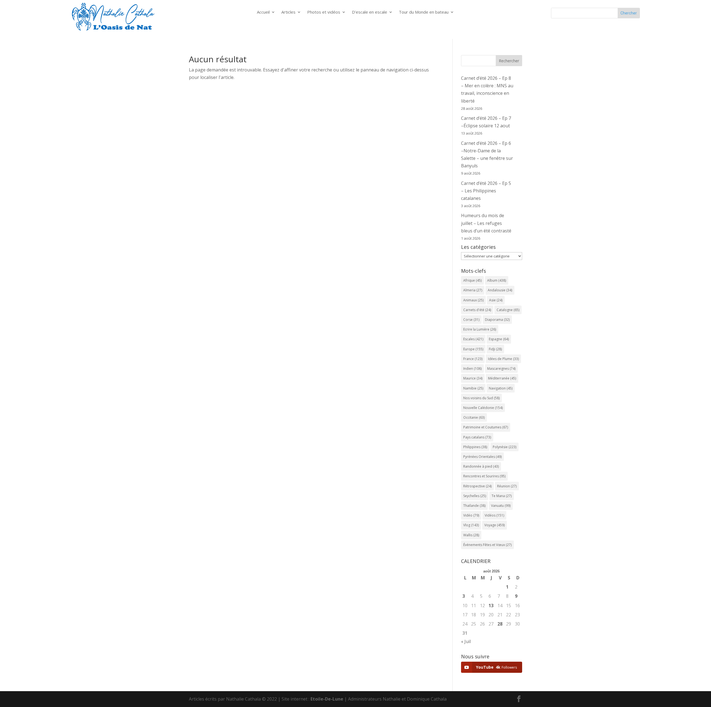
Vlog (471, 525)
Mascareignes (501, 368)
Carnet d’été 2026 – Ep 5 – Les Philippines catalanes (486, 190)
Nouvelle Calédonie (483, 407)
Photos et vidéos (323, 12)
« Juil (466, 641)
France (472, 358)
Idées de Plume (503, 358)
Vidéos (494, 515)
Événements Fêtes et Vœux (487, 544)
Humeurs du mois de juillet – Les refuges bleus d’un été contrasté (486, 223)
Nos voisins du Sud (481, 398)
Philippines (475, 447)
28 (499, 624)
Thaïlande (474, 505)
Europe (473, 349)
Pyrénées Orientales (482, 456)
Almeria (472, 290)
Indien (472, 368)
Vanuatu (500, 505)
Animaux (473, 300)
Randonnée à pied (481, 466)
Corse (471, 319)
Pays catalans (477, 437)
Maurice (472, 378)
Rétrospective (477, 486)
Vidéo (471, 515)
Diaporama (497, 319)
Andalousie (500, 290)
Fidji (495, 349)
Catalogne (508, 309)
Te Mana (502, 495)
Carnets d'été (477, 309)
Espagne (499, 339)
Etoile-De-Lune (327, 699)
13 (491, 605)
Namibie (473, 388)
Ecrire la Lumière (479, 329)
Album (496, 280)
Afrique (472, 280)
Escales (473, 339)
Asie (495, 300)
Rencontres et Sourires (484, 476)
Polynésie (504, 447)
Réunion (507, 486)
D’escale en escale (369, 12)
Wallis (471, 535)
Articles (288, 12)
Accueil (263, 12)
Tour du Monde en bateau (424, 12)
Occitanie (474, 417)
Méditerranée (502, 378)
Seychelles (474, 495)
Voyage (494, 525)
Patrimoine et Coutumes (485, 427)
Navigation (500, 388)
